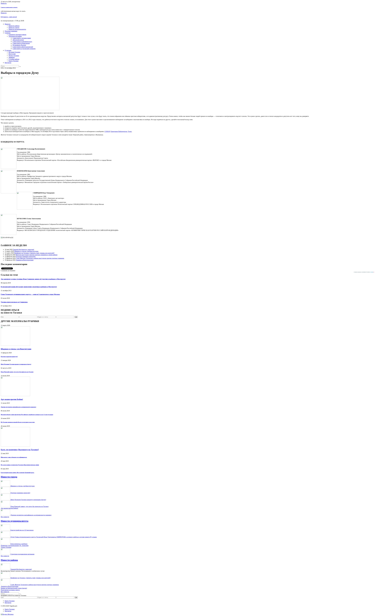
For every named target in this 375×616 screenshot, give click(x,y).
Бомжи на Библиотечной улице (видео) (14, 588)
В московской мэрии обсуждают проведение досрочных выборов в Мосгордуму (29, 287)
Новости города (14, 27)
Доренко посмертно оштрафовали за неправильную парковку (18, 407)
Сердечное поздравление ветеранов (22, 554)
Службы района (14, 59)
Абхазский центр (18, 40)
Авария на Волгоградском (24, 260)
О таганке (8, 50)
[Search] (20, 66)
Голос (130, 131)
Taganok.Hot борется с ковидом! (23, 249)
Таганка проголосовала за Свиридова (14, 302)
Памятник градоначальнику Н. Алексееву (15, 545)
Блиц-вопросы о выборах (19, 544)
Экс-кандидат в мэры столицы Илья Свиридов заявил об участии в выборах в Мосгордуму (33, 279)
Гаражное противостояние (17, 34)
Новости (4, 3)
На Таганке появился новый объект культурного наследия (18, 422)
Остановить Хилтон (19, 45)
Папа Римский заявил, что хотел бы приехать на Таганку (17, 372)
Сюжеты (7, 33)
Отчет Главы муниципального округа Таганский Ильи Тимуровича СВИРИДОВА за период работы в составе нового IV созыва (54, 537)
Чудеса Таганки (14, 55)
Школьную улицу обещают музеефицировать (14, 457)
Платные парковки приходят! (26, 256)
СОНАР (107, 131)
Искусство (12, 54)
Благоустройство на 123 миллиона (22, 530)
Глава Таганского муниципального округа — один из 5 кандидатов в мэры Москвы (30, 294)
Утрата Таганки (6, 547)
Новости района (14, 26)
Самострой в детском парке (21, 38)
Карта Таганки (13, 61)
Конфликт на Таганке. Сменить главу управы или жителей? (34, 253)
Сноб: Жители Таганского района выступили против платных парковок (40, 258)
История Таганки (14, 52)
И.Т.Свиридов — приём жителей (9, 16)
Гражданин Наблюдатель (119, 131)
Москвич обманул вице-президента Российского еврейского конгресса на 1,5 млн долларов (27, 414)
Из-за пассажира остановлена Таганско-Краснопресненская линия (20, 465)
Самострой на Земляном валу (22, 41)
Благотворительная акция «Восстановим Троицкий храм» (17, 472)
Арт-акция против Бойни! (12, 399)
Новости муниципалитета (17, 29)
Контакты (8, 62)
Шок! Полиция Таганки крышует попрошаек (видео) (16, 364)
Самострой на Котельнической (22, 47)
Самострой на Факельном (21, 43)
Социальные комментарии (364, 272)
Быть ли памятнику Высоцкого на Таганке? (20, 450)
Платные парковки (11, 31)
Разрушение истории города (10, 590)
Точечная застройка (15, 36)
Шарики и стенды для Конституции (26, 251)
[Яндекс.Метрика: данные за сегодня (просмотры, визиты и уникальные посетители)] (7, 614)
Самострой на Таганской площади (23, 48)
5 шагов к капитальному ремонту (9, 7)
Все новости (5, 517)
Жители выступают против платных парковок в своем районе (36, 255)
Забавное (12, 57)
